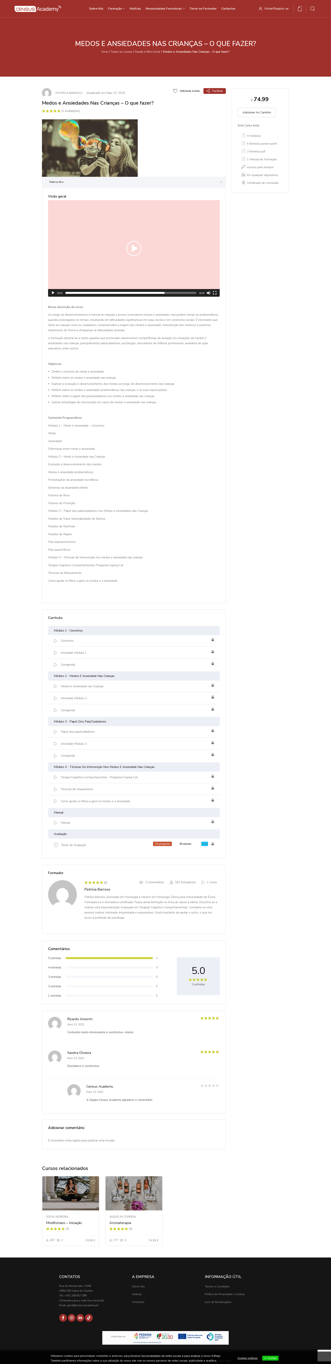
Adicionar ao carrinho (257, 112)
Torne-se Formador (203, 9)
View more (224, 1360)
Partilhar (217, 91)
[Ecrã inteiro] (215, 293)
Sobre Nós (96, 9)
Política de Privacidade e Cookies (225, 1294)
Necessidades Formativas (164, 9)
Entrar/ (269, 9)
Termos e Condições (217, 1286)
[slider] (131, 293)
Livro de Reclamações (218, 1302)
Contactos (228, 9)
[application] (134, 248)
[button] (134, 248)
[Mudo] (209, 293)
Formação (115, 9)
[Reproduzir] (53, 293)
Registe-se (281, 9)
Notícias (135, 9)
